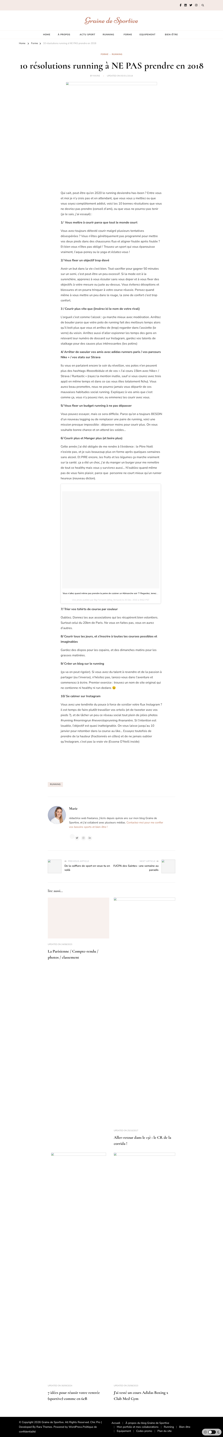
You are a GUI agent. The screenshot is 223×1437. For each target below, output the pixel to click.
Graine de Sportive (111, 20)
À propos (64, 34)
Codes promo (144, 1431)
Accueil (116, 1423)
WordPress (75, 1427)
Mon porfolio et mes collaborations (138, 1427)
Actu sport (87, 34)
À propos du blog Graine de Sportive (147, 1423)
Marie (96, 75)
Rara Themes (44, 1427)
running (55, 784)
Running (108, 34)
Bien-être (171, 34)
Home (46, 34)
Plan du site (164, 1431)
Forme (128, 34)
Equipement (147, 34)
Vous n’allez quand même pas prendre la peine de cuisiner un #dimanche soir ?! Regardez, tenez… (110, 593)
